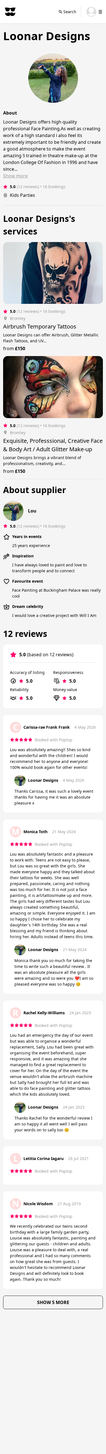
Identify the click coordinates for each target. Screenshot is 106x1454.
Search (69, 11)
